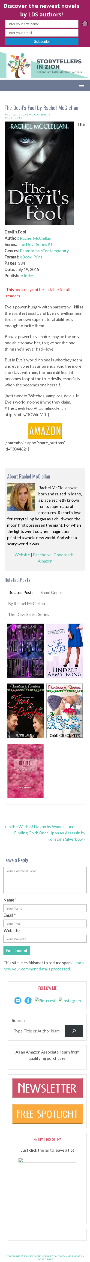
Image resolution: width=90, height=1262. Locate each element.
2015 (18, 117)
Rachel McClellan (35, 238)
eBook (26, 256)
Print (37, 256)
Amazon (45, 560)
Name (10, 899)
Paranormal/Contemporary (44, 250)
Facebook (42, 554)
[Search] (74, 1031)
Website (22, 554)
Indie (28, 275)
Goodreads (64, 554)
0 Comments (39, 114)
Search (18, 1020)
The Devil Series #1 (35, 244)
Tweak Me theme (69, 1256)
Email (9, 915)
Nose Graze (45, 1259)
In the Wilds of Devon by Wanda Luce (40, 826)
